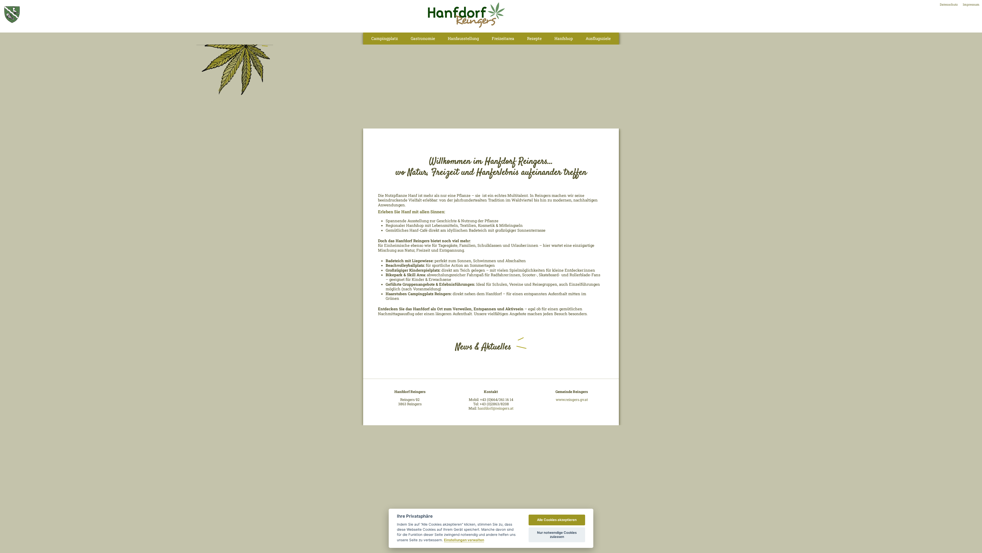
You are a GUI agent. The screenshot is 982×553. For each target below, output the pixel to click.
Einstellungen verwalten (464, 540)
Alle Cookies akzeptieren (557, 520)
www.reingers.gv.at (572, 399)
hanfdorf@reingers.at (496, 408)
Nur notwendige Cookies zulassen (557, 534)
